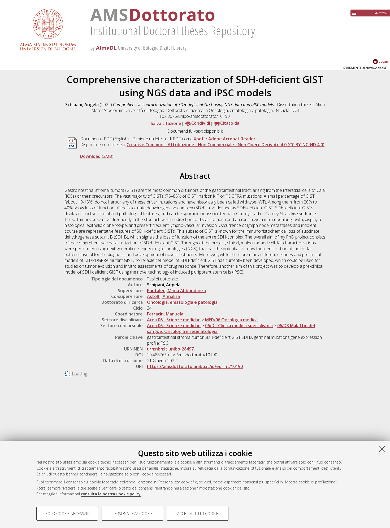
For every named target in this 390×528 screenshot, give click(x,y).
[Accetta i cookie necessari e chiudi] (382, 449)
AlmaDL (381, 12)
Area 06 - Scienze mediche (174, 320)
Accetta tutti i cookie (197, 513)
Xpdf (198, 139)
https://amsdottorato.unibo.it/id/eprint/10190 (195, 366)
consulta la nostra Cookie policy (111, 493)
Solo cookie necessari (67, 513)
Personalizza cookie (132, 513)
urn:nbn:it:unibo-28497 (170, 349)
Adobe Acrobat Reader (231, 139)
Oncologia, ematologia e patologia (182, 302)
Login (383, 61)
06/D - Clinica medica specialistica (239, 325)
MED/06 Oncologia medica (231, 320)
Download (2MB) (97, 156)
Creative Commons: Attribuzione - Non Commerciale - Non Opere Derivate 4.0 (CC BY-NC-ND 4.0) (225, 145)
